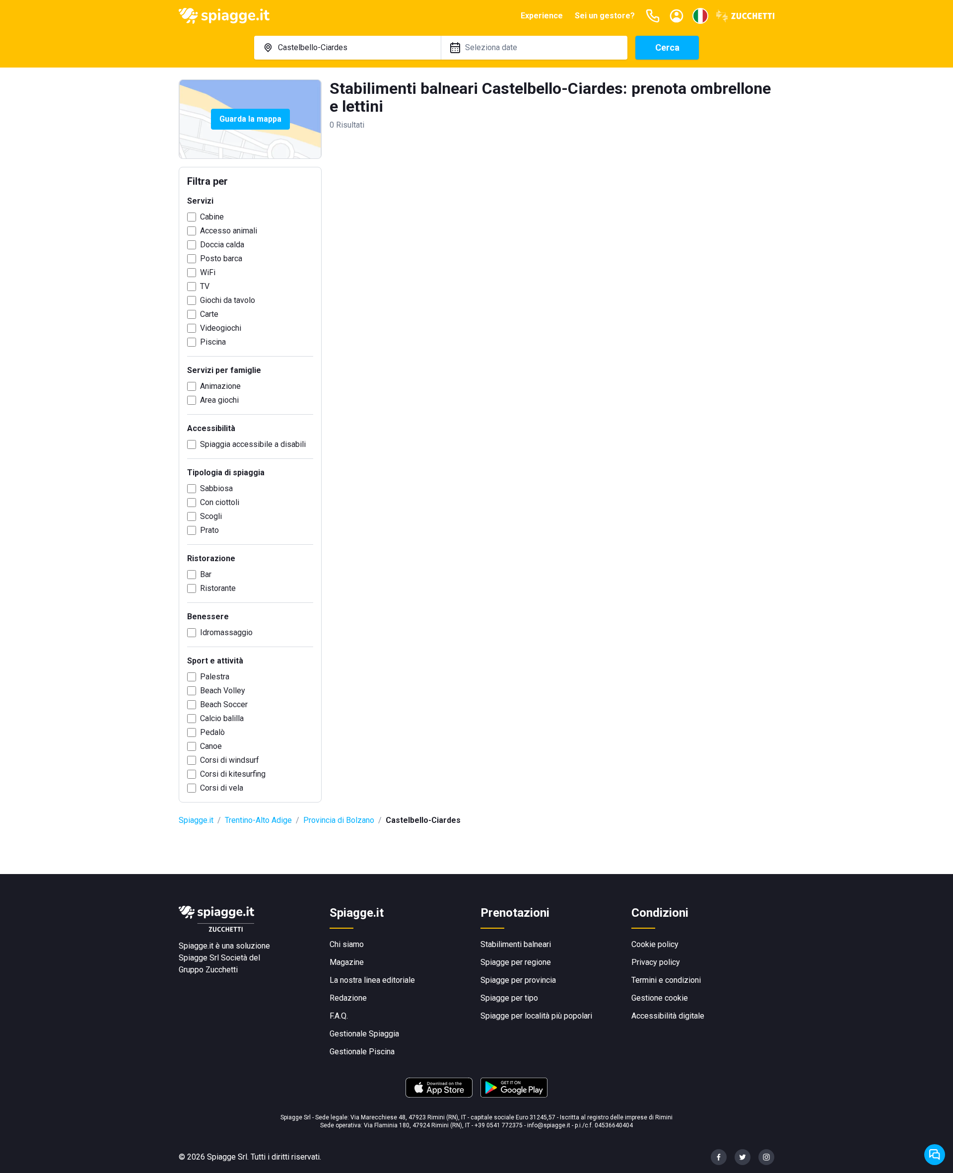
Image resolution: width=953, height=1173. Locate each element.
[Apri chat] (934, 1154)
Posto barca (221, 258)
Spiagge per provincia (518, 980)
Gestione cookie (659, 998)
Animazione (220, 386)
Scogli (211, 516)
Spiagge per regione (515, 962)
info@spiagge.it (548, 1125)
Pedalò (212, 732)
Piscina (213, 342)
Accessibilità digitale (667, 1016)
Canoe (211, 746)
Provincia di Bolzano (338, 820)
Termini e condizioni (666, 980)
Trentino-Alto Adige (258, 820)
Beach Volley (222, 690)
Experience (542, 15)
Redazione (348, 998)
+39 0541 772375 (499, 1125)
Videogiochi (220, 328)
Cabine (212, 216)
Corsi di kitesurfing (233, 774)
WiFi (207, 272)
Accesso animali (228, 230)
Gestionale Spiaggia (364, 1033)
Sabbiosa (216, 488)
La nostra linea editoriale (372, 980)
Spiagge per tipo (509, 998)
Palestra (214, 676)
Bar (205, 574)
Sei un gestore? (605, 15)
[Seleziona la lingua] (700, 16)
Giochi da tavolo (227, 300)
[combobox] (347, 48)
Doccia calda (222, 244)
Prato (209, 530)
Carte (209, 314)
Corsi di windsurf (229, 760)
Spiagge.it (196, 820)
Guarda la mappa (250, 119)
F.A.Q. (339, 1016)
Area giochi (219, 400)
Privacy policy (655, 962)
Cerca (667, 47)
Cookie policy (655, 944)
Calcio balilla (222, 718)
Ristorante (218, 588)
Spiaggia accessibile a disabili (253, 444)
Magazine (347, 962)
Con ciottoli (219, 502)
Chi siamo (347, 944)
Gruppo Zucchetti (208, 969)
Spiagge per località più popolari (536, 1016)
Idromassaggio (226, 632)
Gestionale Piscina (362, 1051)
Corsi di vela (221, 788)
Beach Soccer (224, 704)
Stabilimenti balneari (515, 944)
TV (204, 286)
